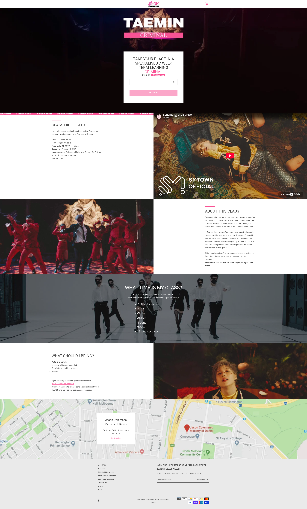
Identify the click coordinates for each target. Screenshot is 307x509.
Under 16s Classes (106, 472)
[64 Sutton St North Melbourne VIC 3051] (153, 429)
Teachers (102, 483)
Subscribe (201, 480)
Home (100, 486)
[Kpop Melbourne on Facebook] (98, 500)
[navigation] (100, 4)
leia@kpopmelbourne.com (63, 384)
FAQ (100, 490)
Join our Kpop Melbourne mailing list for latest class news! (182, 467)
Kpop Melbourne (155, 499)
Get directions (116, 438)
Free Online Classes (107, 476)
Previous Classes (106, 479)
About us (102, 465)
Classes (101, 468)
